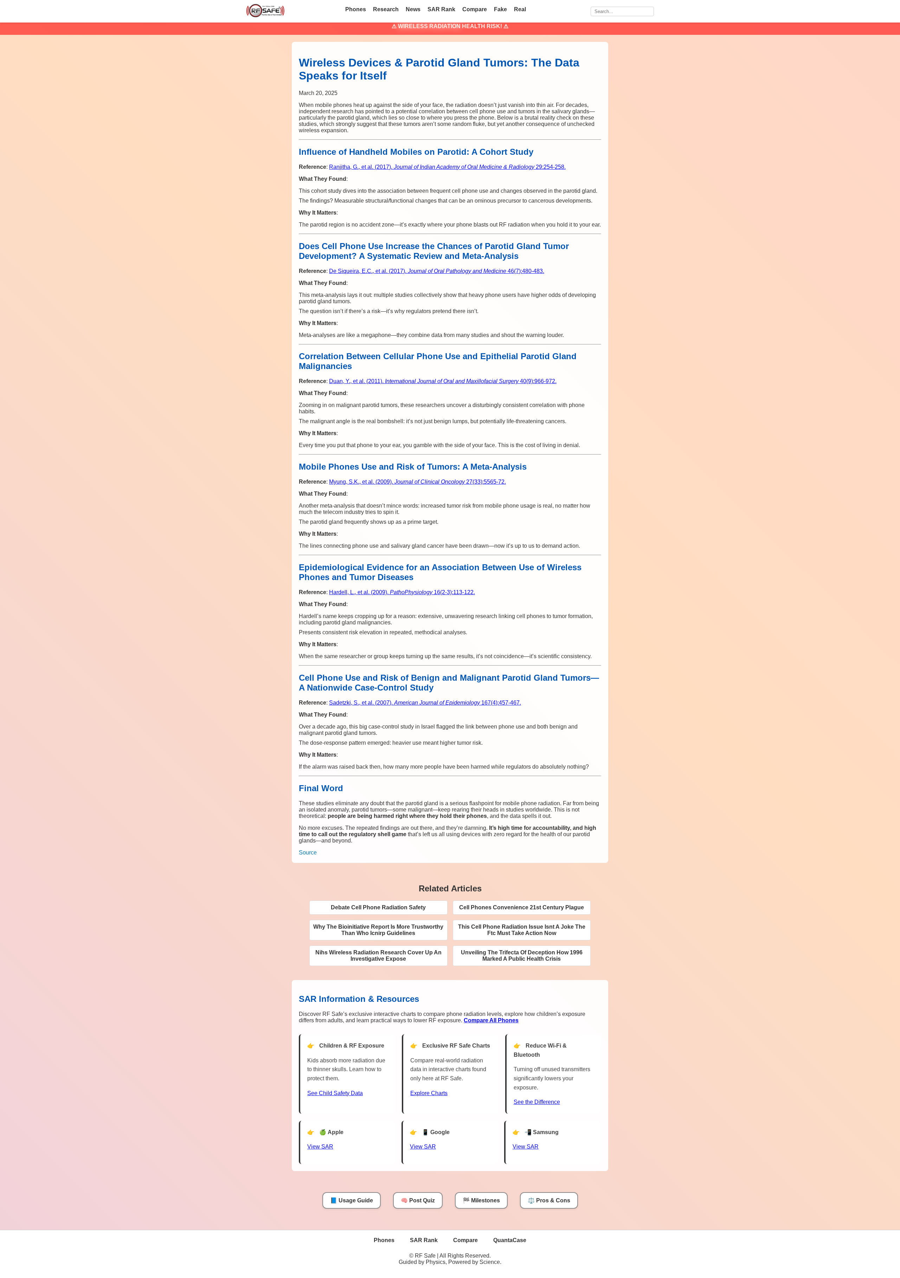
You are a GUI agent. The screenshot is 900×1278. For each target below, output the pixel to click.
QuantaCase (509, 1240)
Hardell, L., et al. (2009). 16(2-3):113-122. (402, 592)
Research (386, 9)
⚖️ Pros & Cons (549, 1200)
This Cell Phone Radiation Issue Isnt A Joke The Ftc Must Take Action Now (521, 930)
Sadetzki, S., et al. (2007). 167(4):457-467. (425, 703)
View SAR (320, 1147)
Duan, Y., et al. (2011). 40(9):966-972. (443, 381)
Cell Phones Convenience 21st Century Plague (521, 907)
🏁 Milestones (481, 1200)
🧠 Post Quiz (418, 1200)
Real (520, 9)
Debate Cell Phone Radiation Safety (378, 907)
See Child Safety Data (335, 1093)
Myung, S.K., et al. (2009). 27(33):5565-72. (417, 482)
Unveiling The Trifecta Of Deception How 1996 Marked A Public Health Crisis (522, 955)
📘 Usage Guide (351, 1200)
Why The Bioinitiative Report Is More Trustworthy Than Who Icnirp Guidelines (378, 930)
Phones (355, 9)
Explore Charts (429, 1093)
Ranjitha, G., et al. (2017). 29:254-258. (447, 167)
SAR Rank (441, 9)
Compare (474, 9)
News (413, 9)
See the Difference (537, 1102)
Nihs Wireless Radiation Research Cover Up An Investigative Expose (378, 955)
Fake (500, 9)
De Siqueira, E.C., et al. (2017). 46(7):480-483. (436, 271)
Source (308, 853)
